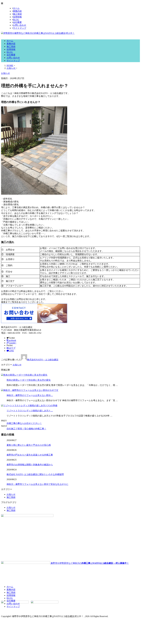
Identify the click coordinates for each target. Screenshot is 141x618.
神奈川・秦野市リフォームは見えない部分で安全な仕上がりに (37, 484)
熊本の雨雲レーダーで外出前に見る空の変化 (29, 380)
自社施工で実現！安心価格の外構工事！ (26, 428)
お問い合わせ (19, 25)
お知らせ (17, 365)
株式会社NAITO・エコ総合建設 (42, 359)
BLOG (16, 19)
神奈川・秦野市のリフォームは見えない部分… (30, 395)
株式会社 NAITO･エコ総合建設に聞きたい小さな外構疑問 (35, 474)
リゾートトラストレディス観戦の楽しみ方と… (30, 410)
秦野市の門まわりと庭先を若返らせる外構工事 (30, 455)
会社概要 (17, 22)
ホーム (16, 8)
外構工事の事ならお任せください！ (24, 423)
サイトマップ (19, 28)
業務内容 (17, 11)
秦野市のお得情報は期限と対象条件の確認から (30, 464)
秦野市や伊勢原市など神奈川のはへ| (89, 563)
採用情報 (17, 17)
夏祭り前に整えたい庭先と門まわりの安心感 (29, 445)
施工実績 (17, 14)
